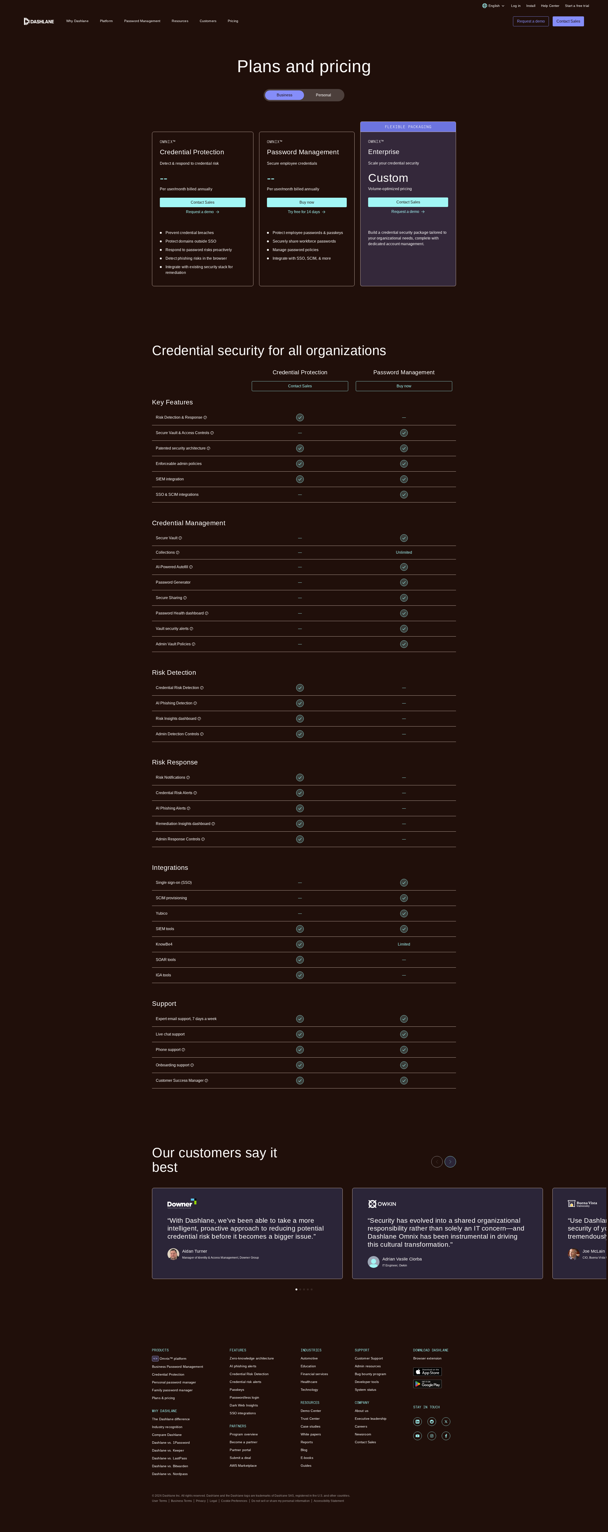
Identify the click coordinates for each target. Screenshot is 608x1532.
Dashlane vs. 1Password (171, 1442)
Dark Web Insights (244, 1405)
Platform (106, 21)
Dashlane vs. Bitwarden (170, 1466)
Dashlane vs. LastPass (169, 1458)
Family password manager (172, 1390)
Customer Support (369, 1358)
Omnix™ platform (169, 1358)
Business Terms (181, 1501)
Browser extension (427, 1358)
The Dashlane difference (171, 1419)
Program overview (243, 1434)
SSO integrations (243, 1413)
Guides (306, 1465)
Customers (208, 21)
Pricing (233, 21)
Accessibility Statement (329, 1501)
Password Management (142, 21)
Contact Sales (365, 1442)
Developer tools (367, 1382)
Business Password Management (177, 1366)
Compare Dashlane (167, 1435)
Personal (323, 95)
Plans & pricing (163, 1398)
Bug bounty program (370, 1374)
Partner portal (240, 1450)
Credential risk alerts (245, 1382)
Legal (213, 1501)
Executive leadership (371, 1418)
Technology (309, 1389)
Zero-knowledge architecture (252, 1358)
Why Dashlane (77, 21)
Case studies (311, 1426)
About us (361, 1411)
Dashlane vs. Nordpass (170, 1474)
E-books (307, 1458)
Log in (516, 6)
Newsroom (363, 1434)
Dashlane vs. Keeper (168, 1450)
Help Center (550, 6)
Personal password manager (174, 1382)
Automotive (309, 1358)
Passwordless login (244, 1397)
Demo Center (311, 1411)
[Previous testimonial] (437, 1161)
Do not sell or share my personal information (281, 1501)
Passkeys (237, 1389)
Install (530, 6)
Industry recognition (167, 1427)
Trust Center (310, 1418)
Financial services (314, 1374)
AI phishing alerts (243, 1366)
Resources (180, 21)
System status (365, 1389)
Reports (307, 1442)
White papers (311, 1434)
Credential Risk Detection (249, 1374)
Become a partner (243, 1442)
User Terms (159, 1501)
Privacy (201, 1501)
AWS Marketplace (243, 1465)
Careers (361, 1426)
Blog (304, 1450)
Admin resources (368, 1366)
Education (308, 1366)
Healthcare (309, 1382)
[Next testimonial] (450, 1161)
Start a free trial (577, 6)
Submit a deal (240, 1458)
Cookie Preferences (234, 1501)
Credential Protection (168, 1374)
